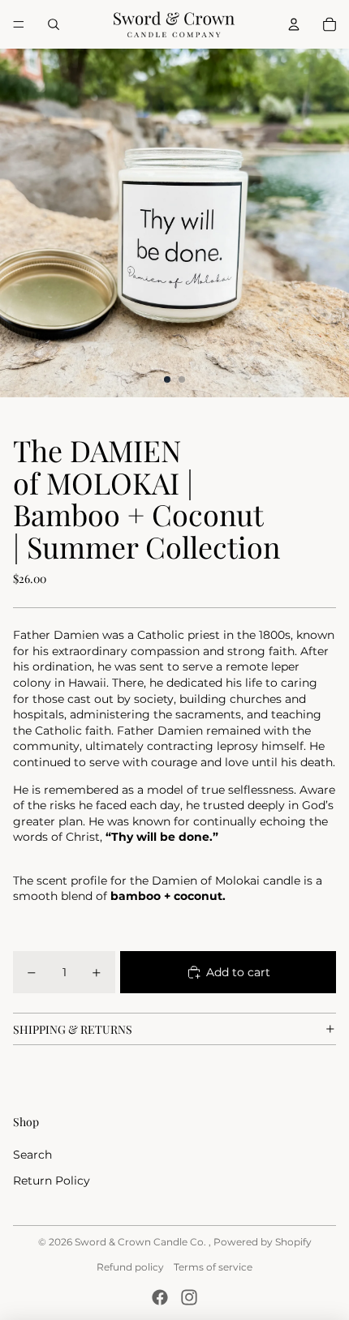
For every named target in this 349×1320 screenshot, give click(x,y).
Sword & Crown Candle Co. (142, 1242)
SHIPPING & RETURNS (72, 1029)
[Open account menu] (294, 24)
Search (32, 1154)
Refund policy (130, 1267)
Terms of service (213, 1267)
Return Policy (51, 1180)
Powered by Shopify (262, 1242)
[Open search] (53, 24)
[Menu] (18, 24)
